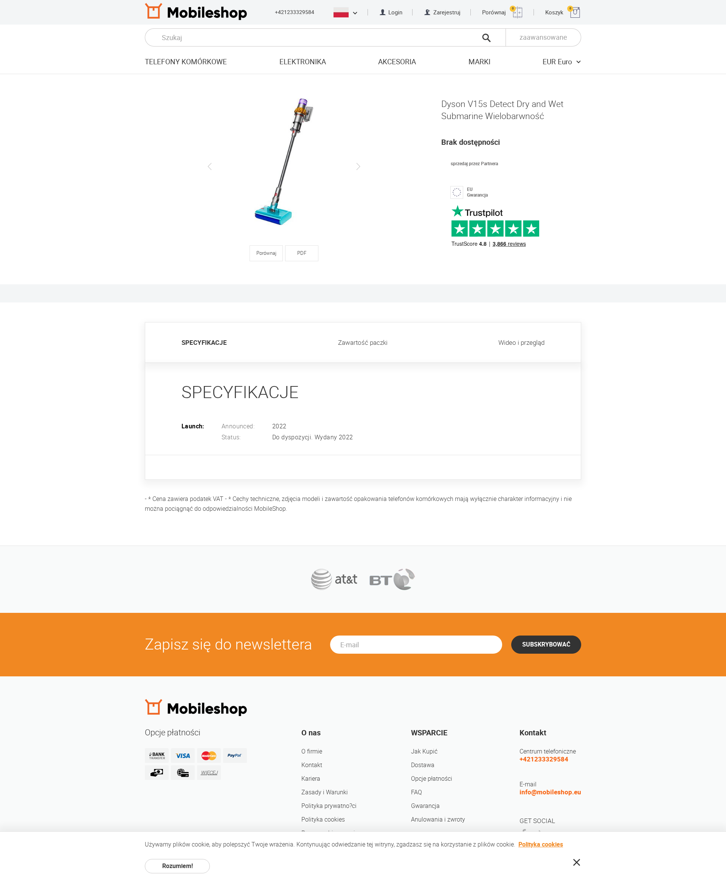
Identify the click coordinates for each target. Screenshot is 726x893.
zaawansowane (543, 37)
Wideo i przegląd (521, 342)
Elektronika (302, 61)
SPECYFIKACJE (204, 342)
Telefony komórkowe (186, 61)
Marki (479, 61)
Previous (210, 166)
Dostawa (422, 765)
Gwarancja (425, 805)
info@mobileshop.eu (550, 792)
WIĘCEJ (209, 772)
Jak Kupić (424, 751)
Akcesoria (397, 61)
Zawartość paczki (363, 342)
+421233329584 (294, 12)
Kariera (310, 778)
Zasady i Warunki (324, 792)
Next (358, 166)
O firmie (311, 751)
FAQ (416, 792)
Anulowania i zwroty (438, 819)
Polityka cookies (323, 819)
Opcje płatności (431, 778)
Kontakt (311, 765)
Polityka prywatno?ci (329, 805)
